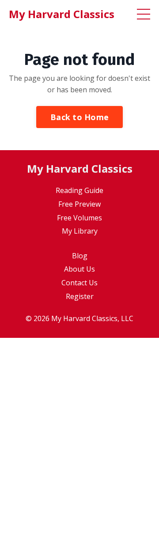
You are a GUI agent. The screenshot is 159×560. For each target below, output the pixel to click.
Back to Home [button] (79, 117)
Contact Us (79, 283)
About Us (79, 269)
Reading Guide (79, 190)
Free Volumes (79, 218)
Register (80, 296)
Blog (79, 256)
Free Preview (79, 204)
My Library (80, 231)
